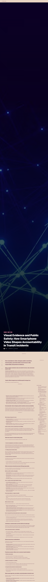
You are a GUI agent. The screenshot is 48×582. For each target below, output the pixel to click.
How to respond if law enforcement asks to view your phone (42, 413)
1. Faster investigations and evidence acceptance (42, 398)
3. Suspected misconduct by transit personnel (42, 424)
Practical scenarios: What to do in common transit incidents (42, 419)
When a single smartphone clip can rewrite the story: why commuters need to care (42, 387)
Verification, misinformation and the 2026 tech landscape (42, 415)
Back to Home (4, 1)
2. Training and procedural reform (42, 400)
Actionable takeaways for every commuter (42, 429)
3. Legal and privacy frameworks (41, 402)
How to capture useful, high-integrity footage (42, 407)
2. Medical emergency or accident (42, 422)
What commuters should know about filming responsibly (41, 404)
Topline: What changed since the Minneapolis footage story (42, 389)
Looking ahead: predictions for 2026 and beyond (41, 428)
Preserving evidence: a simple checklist (43, 409)
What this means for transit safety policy (42, 397)
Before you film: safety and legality (42, 406)
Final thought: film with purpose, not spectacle (42, 431)
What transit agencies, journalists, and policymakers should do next (42, 426)
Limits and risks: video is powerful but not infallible (42, 395)
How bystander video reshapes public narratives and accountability (42, 391)
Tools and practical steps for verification (42, 416)
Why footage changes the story (42, 393)
